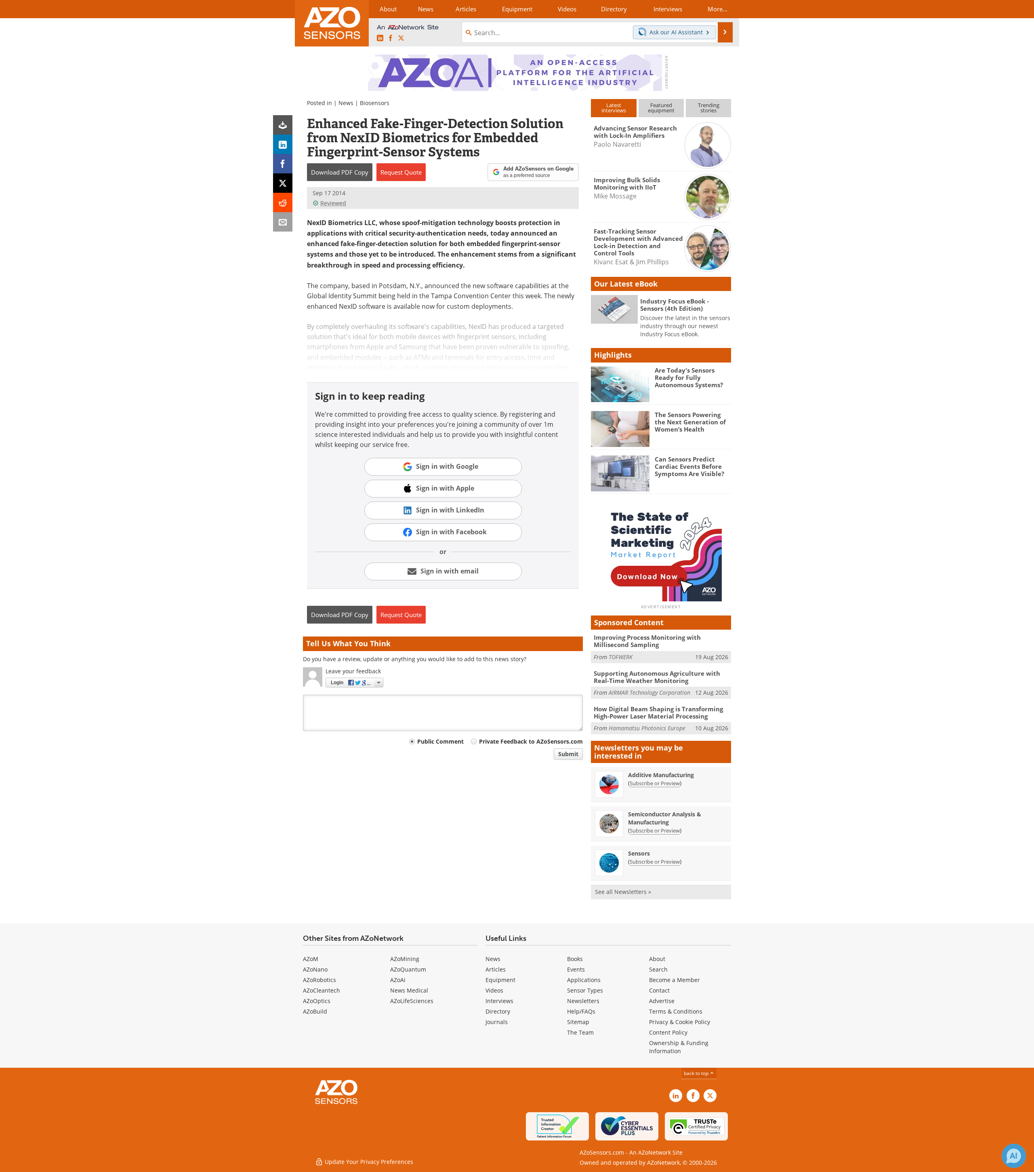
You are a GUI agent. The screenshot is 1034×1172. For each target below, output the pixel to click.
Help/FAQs (581, 1011)
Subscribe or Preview (655, 783)
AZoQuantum (408, 969)
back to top (697, 1073)
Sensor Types (585, 990)
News (345, 103)
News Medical (409, 990)
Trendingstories (708, 107)
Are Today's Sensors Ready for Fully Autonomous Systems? (689, 377)
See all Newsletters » (623, 892)
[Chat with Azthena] (1014, 1156)
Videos (494, 990)
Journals (496, 1022)
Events (576, 969)
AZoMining (404, 959)
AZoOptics (316, 1001)
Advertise (662, 1001)
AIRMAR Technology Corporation (649, 692)
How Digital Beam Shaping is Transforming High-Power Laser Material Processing (658, 712)
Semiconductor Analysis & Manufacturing (664, 818)
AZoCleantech (321, 990)
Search (658, 969)
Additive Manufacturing (661, 775)
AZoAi (398, 980)
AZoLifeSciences (411, 1001)
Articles (495, 969)
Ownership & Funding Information (678, 1047)
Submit (568, 754)
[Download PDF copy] (282, 125)
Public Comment (440, 741)
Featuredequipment (661, 107)
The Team (580, 1032)
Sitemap (578, 1022)
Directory (497, 1011)
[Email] (282, 222)
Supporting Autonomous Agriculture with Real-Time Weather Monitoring (657, 677)
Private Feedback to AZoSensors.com (531, 741)
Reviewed (333, 203)
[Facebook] (282, 163)
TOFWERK (621, 657)
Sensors (639, 853)
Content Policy (668, 1032)
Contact (659, 990)
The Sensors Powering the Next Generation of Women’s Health (690, 422)
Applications (584, 980)
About (657, 959)
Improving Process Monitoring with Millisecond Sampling (647, 641)
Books (575, 959)
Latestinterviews (613, 107)
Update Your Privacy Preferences (368, 1162)
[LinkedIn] (282, 144)
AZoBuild (315, 1011)
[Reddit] (282, 202)
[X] (282, 183)
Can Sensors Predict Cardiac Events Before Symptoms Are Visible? (689, 466)
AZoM (310, 959)
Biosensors (374, 103)
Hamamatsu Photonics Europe (647, 728)
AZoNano (315, 969)
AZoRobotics (319, 980)
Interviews (499, 1001)
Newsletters (583, 1001)
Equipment (500, 980)
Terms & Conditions (675, 1011)
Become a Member (674, 980)
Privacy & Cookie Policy (679, 1022)
